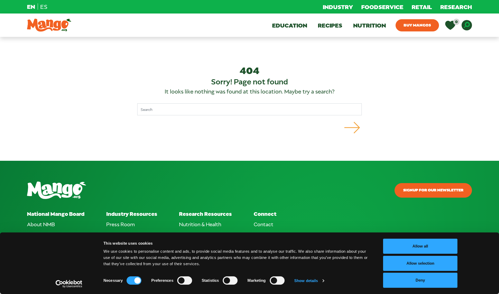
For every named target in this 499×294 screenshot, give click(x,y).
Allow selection (420, 263)
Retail (422, 6)
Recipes (330, 25)
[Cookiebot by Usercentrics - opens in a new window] (69, 284)
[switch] (184, 280)
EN (31, 6)
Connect (265, 214)
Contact (263, 224)
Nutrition (369, 25)
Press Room (120, 224)
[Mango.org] (174, 190)
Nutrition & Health (200, 224)
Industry (338, 6)
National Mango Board (55, 214)
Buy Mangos (417, 25)
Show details (306, 280)
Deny (420, 280)
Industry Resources (131, 214)
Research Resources (205, 214)
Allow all (420, 246)
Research (456, 6)
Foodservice (382, 6)
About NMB (41, 224)
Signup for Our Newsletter (433, 190)
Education (289, 25)
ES (43, 6)
